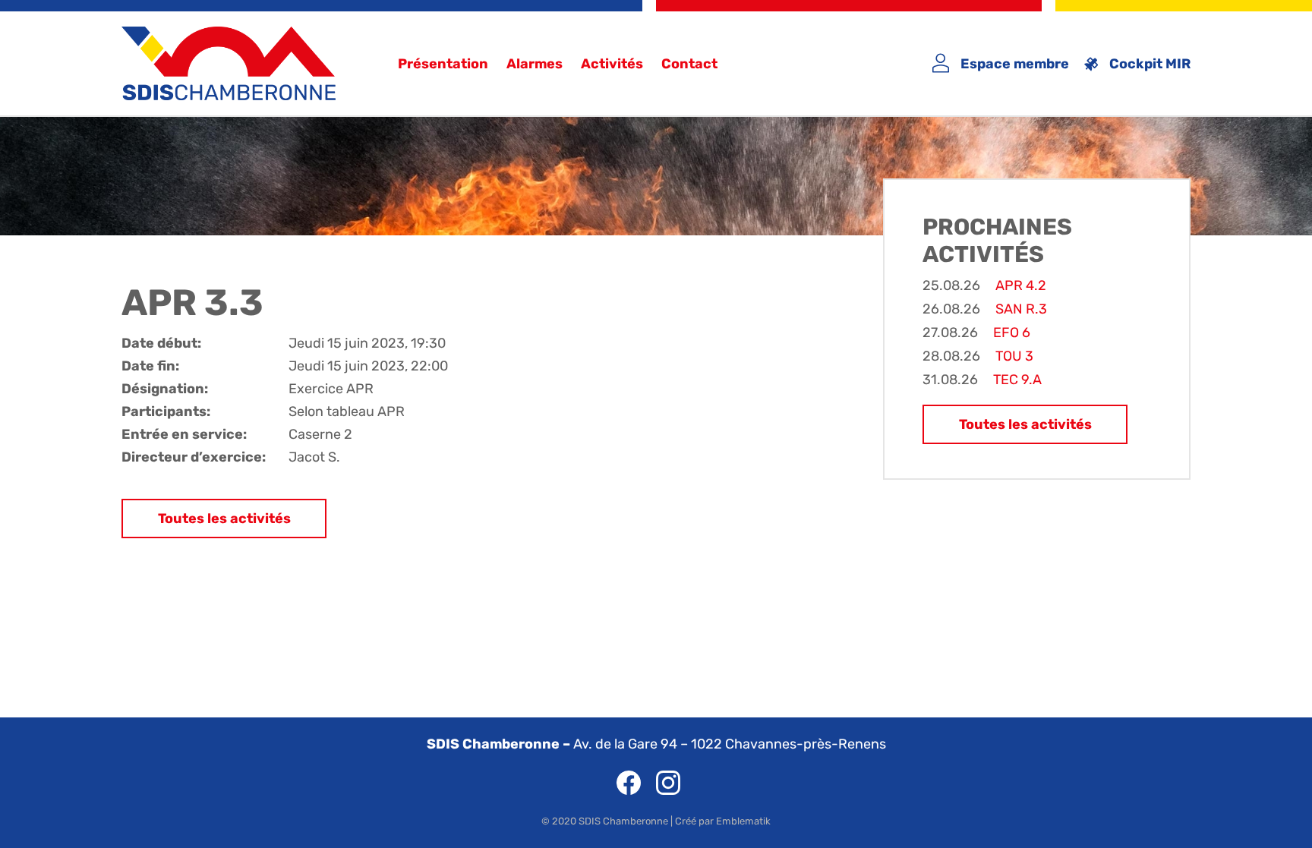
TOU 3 (1014, 356)
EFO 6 (1011, 332)
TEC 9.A (1017, 379)
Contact (689, 63)
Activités (612, 63)
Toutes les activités (224, 518)
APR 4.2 (1020, 285)
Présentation (443, 63)
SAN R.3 (1021, 309)
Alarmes (534, 63)
